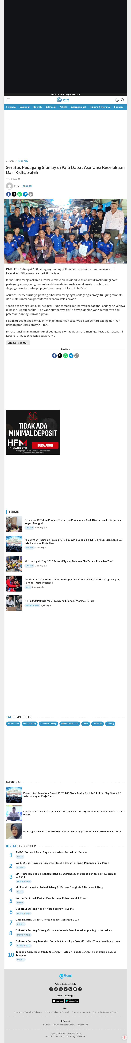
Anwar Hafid (13, 723)
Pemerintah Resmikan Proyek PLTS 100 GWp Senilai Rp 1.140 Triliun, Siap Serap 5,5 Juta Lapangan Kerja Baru (73, 541)
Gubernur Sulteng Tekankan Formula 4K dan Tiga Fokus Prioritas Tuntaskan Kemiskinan (68, 941)
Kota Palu (23, 160)
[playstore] (72, 1002)
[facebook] (51, 989)
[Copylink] (30, 194)
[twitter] (56, 989)
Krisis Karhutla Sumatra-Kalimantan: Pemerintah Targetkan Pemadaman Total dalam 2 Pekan (74, 813)
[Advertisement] (65, 48)
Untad (85, 723)
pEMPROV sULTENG (69, 723)
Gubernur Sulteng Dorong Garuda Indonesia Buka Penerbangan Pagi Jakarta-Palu (64, 930)
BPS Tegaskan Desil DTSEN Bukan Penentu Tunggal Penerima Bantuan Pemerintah (72, 831)
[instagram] (70, 989)
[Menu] (8, 99)
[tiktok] (80, 989)
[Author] (9, 186)
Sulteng (110, 723)
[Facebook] (8, 194)
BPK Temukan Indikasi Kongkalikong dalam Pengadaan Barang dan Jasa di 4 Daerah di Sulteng (66, 875)
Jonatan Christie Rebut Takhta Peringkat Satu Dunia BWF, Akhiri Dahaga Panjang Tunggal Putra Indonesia (72, 581)
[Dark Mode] (117, 99)
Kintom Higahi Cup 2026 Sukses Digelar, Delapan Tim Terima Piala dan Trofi (68, 561)
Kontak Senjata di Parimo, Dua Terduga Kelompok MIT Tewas (52, 898)
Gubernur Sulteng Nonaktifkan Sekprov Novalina (45, 908)
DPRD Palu (97, 723)
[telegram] (66, 989)
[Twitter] (14, 194)
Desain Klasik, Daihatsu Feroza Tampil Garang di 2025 (47, 919)
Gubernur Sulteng (48, 723)
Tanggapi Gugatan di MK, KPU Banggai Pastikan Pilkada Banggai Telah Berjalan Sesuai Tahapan (66, 953)
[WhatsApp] (19, 194)
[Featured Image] (65, 262)
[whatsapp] (61, 989)
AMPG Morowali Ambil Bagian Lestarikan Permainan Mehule (51, 852)
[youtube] (75, 989)
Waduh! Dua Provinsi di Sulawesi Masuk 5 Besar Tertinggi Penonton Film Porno (62, 862)
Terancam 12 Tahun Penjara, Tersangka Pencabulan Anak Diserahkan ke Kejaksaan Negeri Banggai (73, 522)
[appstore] (58, 1002)
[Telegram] (25, 194)
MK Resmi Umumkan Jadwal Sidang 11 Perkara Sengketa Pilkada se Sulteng (60, 887)
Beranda (10, 160)
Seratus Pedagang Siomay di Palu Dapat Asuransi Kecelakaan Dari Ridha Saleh (19, 342)
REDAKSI (27, 186)
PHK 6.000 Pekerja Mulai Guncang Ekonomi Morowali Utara (59, 600)
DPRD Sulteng (29, 723)
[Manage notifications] (124, 1037)
